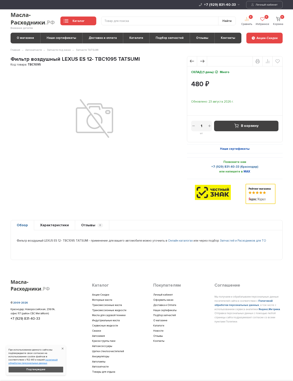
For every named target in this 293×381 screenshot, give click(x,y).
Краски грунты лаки (103, 341)
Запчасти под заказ (59, 50)
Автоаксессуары (102, 346)
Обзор (22, 225)
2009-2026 (20, 302)
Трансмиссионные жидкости (109, 310)
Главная (15, 50)
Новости (158, 330)
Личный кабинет (266, 4)
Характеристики (54, 225)
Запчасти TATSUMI (87, 50)
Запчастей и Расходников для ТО (243, 240)
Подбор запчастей (170, 38)
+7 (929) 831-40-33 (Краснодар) (234, 166)
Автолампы (98, 361)
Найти (227, 21)
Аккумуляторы (100, 356)
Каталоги (136, 38)
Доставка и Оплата (164, 305)
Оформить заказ (163, 300)
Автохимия (98, 336)
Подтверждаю (35, 369)
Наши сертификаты (61, 38)
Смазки (96, 330)
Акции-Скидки (100, 294)
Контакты (228, 38)
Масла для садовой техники (109, 315)
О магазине (25, 38)
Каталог (79, 21)
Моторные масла (102, 300)
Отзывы (202, 38)
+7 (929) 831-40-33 (220, 4)
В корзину (250, 126)
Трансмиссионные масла (107, 305)
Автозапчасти (33, 50)
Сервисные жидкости (105, 325)
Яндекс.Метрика (269, 309)
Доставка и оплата (103, 38)
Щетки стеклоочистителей (108, 351)
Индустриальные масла (106, 320)
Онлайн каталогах (180, 240)
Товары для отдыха (103, 371)
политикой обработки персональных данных (33, 361)
